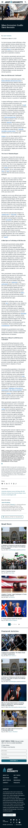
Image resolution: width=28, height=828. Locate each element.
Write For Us (7, 780)
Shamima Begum (18, 493)
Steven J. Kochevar (13, 731)
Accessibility (19, 824)
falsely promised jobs (10, 117)
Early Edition (6, 745)
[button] (25, 2)
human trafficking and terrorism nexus (11, 80)
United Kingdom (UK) (11, 494)
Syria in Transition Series (8, 571)
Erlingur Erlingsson (12, 620)
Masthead (6, 777)
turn (7, 303)
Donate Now (9, 815)
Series (16, 777)
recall (24, 105)
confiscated (4, 284)
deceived (9, 122)
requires (9, 393)
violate (3, 409)
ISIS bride (13, 214)
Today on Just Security (9, 747)
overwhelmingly (5, 325)
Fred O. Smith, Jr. (12, 655)
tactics (9, 49)
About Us (6, 775)
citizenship (4, 491)
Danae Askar (11, 573)
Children (3, 136)
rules (23, 376)
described (8, 219)
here (3, 171)
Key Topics (17, 775)
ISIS (21, 491)
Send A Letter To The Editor (13, 517)
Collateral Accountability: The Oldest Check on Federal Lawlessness (13, 653)
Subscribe (13, 760)
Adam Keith (11, 707)
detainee (9, 491)
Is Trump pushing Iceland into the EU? (11, 618)
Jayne (5, 502)
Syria (24, 493)
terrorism (3, 494)
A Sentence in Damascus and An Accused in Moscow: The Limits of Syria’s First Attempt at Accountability (13, 547)
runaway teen (5, 214)
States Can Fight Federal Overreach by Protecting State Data (11, 729)
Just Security (11, 597)
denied (6, 167)
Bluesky (12, 504)
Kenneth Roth (22, 549)
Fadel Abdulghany (12, 549)
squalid (6, 237)
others (22, 292)
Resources (17, 780)
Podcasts (17, 782)
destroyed (14, 282)
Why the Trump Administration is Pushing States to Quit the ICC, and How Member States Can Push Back (12, 704)
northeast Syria (10, 493)
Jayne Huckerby (7, 35)
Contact (5, 782)
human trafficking (16, 491)
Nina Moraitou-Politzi (21, 707)
